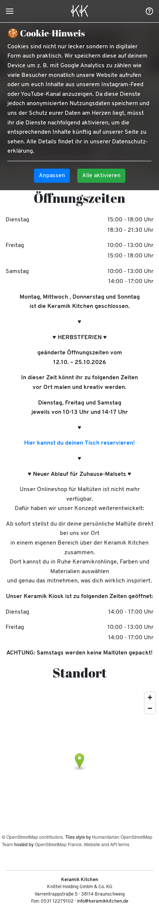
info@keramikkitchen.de (102, 901)
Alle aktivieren (101, 176)
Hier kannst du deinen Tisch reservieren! (79, 443)
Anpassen (52, 176)
